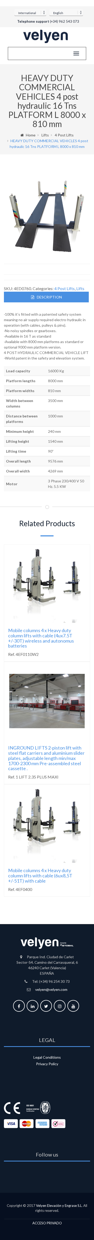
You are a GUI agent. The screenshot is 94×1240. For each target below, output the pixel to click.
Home (31, 135)
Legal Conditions (47, 1057)
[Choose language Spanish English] (66, 12)
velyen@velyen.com (51, 989)
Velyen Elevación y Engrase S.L (59, 1205)
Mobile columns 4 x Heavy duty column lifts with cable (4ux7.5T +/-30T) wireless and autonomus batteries (41, 638)
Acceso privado (47, 1223)
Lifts (45, 135)
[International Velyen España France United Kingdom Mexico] (30, 12)
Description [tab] (49, 297)
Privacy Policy (47, 1064)
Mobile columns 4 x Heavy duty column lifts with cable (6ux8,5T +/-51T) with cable (40, 875)
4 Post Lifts (64, 135)
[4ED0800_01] (47, 215)
